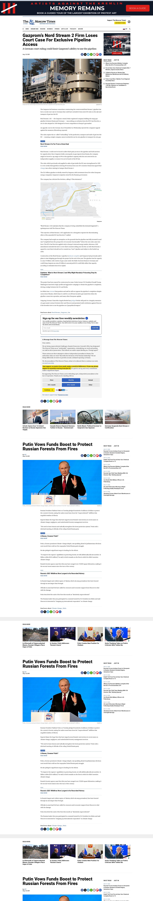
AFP (25, 454)
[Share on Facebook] (82, 54)
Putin (64, 608)
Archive (80, 29)
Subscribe (95, 328)
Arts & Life (64, 29)
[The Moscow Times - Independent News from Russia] (39, 22)
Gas (69, 312)
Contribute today (120, 22)
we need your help (48, 363)
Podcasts (73, 29)
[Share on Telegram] (88, 54)
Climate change (57, 608)
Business (50, 29)
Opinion (57, 29)
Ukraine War (34, 29)
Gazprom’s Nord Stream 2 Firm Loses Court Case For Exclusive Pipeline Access (60, 40)
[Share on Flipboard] (97, 54)
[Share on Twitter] (85, 54)
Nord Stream (56, 312)
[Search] (129, 29)
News (27, 29)
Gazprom (64, 312)
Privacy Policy (56, 331)
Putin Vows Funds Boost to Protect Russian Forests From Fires (57, 446)
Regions (42, 29)
